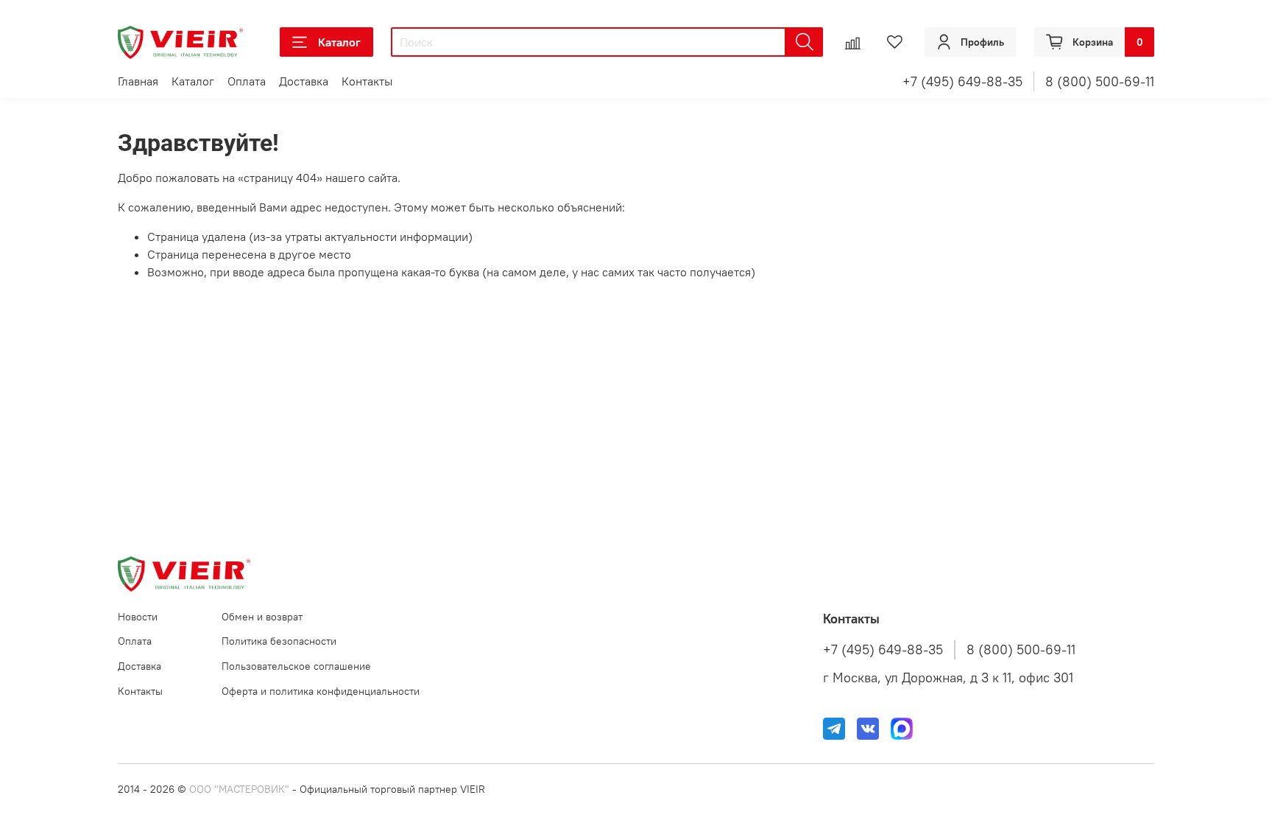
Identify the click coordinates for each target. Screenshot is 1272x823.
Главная (138, 81)
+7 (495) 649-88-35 (962, 81)
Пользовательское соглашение (296, 666)
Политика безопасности (279, 641)
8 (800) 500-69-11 (1099, 81)
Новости (138, 616)
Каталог (339, 42)
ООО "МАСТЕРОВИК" (239, 789)
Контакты (367, 81)
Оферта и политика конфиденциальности (321, 691)
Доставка (303, 81)
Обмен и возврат (262, 616)
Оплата (246, 81)
